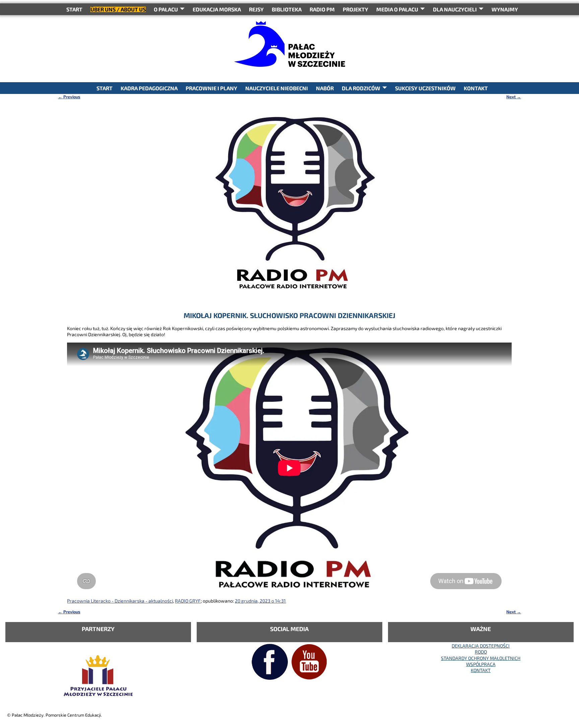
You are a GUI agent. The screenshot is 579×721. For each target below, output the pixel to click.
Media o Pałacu (397, 9)
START (74, 9)
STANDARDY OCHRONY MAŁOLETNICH (480, 658)
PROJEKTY (355, 9)
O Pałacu (166, 9)
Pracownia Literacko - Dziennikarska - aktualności (120, 601)
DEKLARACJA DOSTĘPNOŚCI (481, 646)
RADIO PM (322, 9)
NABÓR (325, 88)
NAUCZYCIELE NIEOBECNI (276, 88)
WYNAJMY (505, 9)
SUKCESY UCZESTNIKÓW (425, 88)
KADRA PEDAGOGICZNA (149, 88)
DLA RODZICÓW (361, 88)
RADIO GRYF (188, 601)
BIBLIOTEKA (287, 9)
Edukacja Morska (217, 9)
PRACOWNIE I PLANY (211, 88)
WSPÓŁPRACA (481, 664)
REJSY (256, 9)
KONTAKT (476, 88)
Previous (69, 96)
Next (513, 96)
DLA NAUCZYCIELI (455, 9)
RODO (481, 652)
